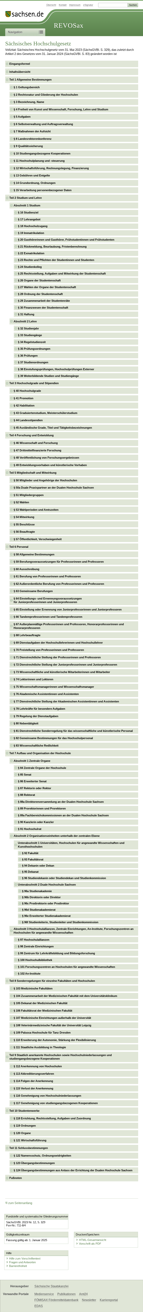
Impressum (74, 5)
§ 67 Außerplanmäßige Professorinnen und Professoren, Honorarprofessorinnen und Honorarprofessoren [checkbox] (69, 626)
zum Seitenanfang (20, 1203)
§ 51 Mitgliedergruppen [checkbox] (29, 495)
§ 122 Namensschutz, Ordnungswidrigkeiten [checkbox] (42, 1155)
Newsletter (89, 1300)
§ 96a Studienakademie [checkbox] (37, 891)
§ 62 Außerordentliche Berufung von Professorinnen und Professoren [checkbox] (59, 583)
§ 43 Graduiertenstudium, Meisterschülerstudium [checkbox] (45, 413)
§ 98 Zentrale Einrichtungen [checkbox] (36, 946)
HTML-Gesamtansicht (92, 1239)
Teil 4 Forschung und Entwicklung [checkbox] (31, 435)
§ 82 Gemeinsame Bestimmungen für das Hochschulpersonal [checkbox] (53, 738)
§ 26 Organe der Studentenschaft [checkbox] (39, 280)
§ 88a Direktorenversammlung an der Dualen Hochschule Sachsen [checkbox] (61, 801)
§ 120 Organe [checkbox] (22, 1133)
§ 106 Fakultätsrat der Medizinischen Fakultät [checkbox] (43, 1010)
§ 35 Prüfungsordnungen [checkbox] (34, 348)
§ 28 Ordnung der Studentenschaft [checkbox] (40, 294)
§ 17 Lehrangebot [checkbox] (29, 219)
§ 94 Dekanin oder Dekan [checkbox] (38, 865)
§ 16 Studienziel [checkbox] (28, 212)
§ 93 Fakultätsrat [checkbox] (32, 859)
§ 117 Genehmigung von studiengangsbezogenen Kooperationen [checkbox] (56, 1103)
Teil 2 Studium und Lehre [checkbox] (25, 197)
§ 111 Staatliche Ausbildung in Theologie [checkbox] (40, 1047)
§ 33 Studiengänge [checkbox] (30, 335)
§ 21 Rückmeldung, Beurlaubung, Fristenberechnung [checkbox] (52, 246)
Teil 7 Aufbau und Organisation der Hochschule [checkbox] (40, 753)
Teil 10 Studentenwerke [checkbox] (24, 1110)
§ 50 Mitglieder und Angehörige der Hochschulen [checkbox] (45, 480)
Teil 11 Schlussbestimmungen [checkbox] (28, 1148)
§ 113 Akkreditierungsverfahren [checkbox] (34, 1073)
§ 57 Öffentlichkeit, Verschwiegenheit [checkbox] (38, 539)
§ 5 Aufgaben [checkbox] (22, 116)
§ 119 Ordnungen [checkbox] (25, 1125)
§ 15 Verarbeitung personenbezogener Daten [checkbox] (43, 190)
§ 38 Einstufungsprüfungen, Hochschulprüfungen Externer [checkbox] (56, 369)
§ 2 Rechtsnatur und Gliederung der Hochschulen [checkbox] (46, 94)
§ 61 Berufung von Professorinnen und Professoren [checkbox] (47, 576)
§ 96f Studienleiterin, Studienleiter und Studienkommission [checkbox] (60, 922)
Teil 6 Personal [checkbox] (18, 546)
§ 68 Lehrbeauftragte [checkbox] (27, 635)
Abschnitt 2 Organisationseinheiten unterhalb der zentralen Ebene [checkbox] (57, 835)
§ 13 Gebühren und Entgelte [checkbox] (32, 175)
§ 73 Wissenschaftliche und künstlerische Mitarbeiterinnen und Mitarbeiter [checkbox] (62, 672)
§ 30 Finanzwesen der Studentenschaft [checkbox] (43, 307)
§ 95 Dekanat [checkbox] (30, 871)
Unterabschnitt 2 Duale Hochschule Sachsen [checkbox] (47, 884)
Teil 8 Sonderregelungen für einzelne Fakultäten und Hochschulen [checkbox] (52, 980)
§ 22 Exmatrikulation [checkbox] (31, 253)
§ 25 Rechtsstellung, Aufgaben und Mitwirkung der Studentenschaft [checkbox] (62, 273)
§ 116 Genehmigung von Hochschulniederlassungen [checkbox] (47, 1095)
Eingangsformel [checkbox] (19, 63)
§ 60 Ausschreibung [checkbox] (26, 569)
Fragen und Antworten (22, 1262)
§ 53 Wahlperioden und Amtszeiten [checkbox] (36, 509)
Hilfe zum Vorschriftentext (24, 1258)
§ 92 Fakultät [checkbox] (30, 853)
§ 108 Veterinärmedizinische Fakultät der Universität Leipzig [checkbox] (52, 1025)
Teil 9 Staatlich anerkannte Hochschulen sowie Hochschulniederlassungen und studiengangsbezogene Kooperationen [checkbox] (60, 1056)
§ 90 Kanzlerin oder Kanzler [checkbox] (36, 822)
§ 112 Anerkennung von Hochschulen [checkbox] (38, 1066)
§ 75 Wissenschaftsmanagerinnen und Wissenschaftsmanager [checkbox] (54, 686)
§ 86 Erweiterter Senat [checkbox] (32, 781)
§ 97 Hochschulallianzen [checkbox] (33, 939)
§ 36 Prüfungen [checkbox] (28, 355)
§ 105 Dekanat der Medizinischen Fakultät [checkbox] (40, 1003)
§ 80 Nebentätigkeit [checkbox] (26, 723)
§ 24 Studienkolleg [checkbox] (30, 266)
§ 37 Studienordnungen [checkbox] (33, 362)
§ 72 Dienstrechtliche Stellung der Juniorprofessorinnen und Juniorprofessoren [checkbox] (65, 664)
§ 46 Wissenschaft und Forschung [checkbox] (36, 442)
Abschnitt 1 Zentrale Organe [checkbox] (32, 760)
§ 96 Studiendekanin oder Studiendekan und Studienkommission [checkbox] (64, 878)
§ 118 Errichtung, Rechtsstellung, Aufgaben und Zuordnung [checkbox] (52, 1118)
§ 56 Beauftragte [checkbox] (24, 531)
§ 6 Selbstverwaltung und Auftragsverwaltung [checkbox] (43, 124)
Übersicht (51, 5)
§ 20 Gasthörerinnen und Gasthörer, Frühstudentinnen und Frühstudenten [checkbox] (66, 239)
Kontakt (62, 5)
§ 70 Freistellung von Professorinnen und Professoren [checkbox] (49, 649)
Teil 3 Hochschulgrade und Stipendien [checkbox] (34, 383)
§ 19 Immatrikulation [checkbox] (31, 233)
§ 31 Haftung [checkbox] (26, 314)
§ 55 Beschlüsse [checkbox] (24, 524)
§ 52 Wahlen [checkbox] (21, 502)
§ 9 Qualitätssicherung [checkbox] (28, 146)
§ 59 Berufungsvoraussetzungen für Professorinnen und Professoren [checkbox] (59, 561)
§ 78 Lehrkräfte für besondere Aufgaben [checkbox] (39, 708)
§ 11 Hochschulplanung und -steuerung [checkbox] (39, 160)
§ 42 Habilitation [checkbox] (24, 405)
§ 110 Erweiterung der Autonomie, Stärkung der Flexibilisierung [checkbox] (55, 1040)
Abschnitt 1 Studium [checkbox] (27, 205)
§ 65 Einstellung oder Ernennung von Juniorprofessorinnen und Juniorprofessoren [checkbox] (68, 609)
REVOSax (68, 25)
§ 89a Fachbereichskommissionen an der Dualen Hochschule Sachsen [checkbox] (63, 815)
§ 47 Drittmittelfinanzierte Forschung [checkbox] (37, 450)
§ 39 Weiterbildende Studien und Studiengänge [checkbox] (48, 375)
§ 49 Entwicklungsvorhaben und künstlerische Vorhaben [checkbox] (50, 465)
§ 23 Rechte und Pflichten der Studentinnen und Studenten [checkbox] (56, 260)
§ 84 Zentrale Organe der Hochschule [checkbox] (42, 767)
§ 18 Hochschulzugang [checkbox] (32, 226)
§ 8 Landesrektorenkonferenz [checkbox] (33, 138)
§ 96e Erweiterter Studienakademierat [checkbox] (46, 915)
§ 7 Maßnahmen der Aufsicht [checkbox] (32, 131)
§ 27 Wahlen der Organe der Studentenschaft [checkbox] (47, 287)
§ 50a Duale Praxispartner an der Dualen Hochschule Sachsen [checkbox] (54, 487)
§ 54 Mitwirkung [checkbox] (24, 517)
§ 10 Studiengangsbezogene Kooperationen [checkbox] (42, 153)
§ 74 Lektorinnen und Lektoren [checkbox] (33, 679)
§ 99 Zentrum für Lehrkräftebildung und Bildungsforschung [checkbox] (56, 953)
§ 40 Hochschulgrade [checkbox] (27, 390)
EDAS (38, 1306)
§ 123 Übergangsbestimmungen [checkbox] (34, 1163)
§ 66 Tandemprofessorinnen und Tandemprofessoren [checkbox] (48, 616)
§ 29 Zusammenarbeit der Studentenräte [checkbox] (44, 300)
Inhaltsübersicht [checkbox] (19, 71)
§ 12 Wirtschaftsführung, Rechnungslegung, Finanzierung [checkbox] (51, 168)
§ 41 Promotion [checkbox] (23, 398)
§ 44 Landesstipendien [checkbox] (28, 420)
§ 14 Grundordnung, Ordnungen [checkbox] (34, 182)
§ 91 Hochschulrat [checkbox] (29, 828)
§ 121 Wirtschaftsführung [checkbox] (30, 1140)
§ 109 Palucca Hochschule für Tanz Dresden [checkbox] (42, 1032)
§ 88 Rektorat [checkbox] (26, 794)
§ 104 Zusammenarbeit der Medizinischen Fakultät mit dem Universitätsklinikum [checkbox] (65, 995)
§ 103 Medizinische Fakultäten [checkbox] (33, 988)
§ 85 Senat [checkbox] (24, 774)
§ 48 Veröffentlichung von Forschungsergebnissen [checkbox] (46, 457)
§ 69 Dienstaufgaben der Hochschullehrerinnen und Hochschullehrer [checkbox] (58, 642)
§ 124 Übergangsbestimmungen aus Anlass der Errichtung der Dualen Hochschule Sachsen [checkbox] (73, 1170)
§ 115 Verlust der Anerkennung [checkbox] (33, 1088)
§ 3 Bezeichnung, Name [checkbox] (29, 101)
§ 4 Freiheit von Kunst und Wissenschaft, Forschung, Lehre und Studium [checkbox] (61, 109)
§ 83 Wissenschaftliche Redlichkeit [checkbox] (36, 745)
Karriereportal (109, 1300)
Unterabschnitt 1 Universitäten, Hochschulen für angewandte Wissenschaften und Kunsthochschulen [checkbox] (71, 844)
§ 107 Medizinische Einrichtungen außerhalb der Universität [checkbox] (52, 1017)
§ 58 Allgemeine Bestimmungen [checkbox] (34, 554)
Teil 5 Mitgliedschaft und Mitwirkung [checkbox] (32, 472)
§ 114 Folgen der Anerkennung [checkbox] (33, 1081)
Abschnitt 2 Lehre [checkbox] (25, 321)
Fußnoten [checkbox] (15, 1177)
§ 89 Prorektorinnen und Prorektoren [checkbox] (42, 808)
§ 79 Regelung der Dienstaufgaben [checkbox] (36, 716)
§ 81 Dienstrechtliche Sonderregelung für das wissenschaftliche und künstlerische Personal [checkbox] (73, 730)
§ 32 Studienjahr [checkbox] (28, 328)
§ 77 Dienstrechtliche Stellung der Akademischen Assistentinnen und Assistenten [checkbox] (66, 701)
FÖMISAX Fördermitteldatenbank (56, 1300)
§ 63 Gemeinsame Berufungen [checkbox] (33, 591)
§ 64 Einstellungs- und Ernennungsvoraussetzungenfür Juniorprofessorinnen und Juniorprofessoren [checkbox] (48, 600)
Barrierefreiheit (18, 1266)
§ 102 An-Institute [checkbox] (29, 973)
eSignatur (88, 5)
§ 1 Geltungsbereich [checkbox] (27, 87)
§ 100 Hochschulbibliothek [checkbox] (35, 960)
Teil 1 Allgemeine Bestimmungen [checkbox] (30, 79)
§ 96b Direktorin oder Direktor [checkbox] (41, 897)
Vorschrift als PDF (90, 1243)
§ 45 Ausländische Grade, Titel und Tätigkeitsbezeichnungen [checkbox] (53, 427)
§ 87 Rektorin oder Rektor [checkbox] (34, 788)
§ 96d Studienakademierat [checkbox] (38, 909)
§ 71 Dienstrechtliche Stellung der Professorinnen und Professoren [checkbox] (57, 657)
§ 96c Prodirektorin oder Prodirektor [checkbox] (45, 903)
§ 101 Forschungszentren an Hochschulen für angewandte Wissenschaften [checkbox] (66, 966)
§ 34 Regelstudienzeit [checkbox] (32, 342)
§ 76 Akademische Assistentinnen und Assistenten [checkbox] (46, 694)
